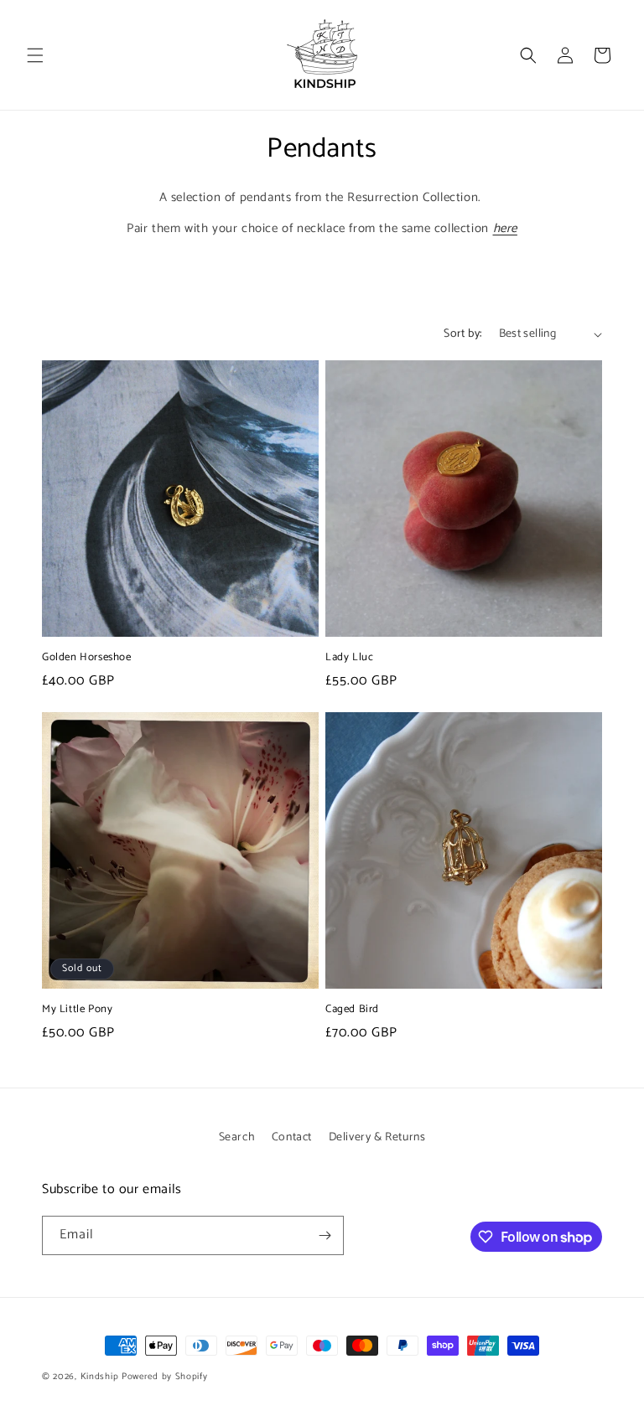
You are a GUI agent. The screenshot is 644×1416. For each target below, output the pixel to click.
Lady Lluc (349, 658)
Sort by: (462, 334)
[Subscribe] (324, 1235)
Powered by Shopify (165, 1376)
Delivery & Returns (377, 1137)
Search (237, 1137)
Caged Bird (352, 1010)
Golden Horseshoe (87, 658)
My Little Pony (77, 1010)
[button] (35, 55)
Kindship (99, 1376)
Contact (292, 1137)
